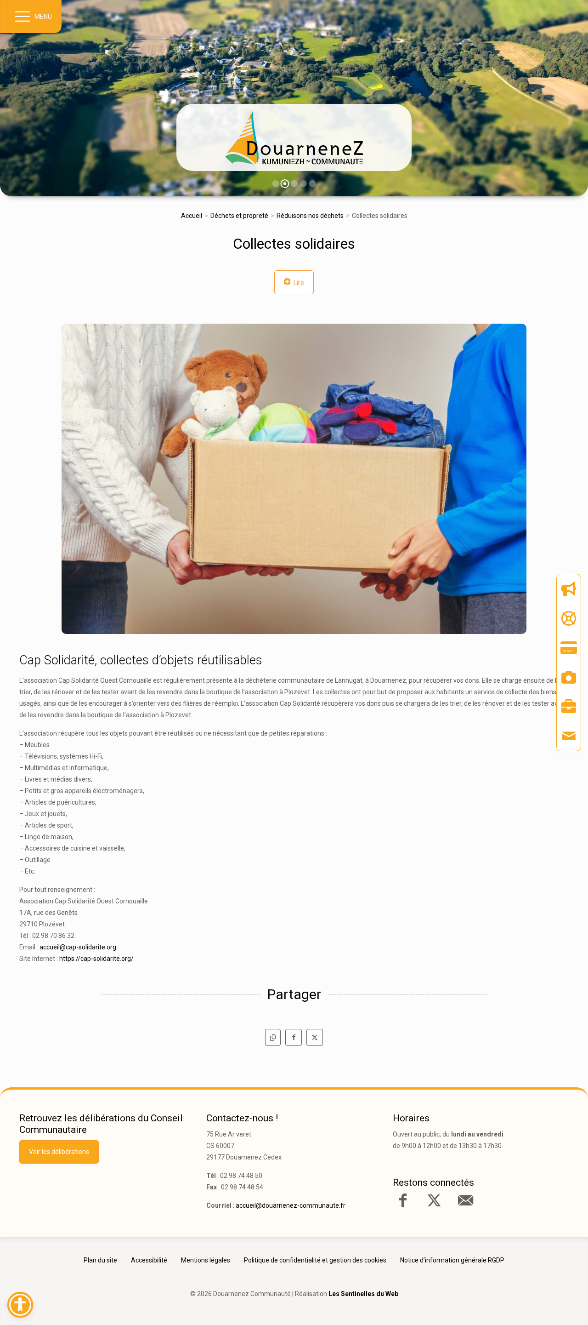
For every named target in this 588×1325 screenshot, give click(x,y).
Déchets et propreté (239, 215)
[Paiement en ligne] (568, 647)
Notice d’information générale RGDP (452, 1260)
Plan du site (100, 1260)
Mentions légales (205, 1260)
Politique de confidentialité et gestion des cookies (315, 1260)
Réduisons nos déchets (310, 215)
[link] (294, 137)
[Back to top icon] (542, 1304)
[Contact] (568, 736)
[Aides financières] (568, 618)
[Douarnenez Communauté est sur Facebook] (403, 1200)
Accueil (191, 215)
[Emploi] (568, 706)
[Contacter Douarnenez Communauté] (465, 1200)
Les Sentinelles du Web (363, 1293)
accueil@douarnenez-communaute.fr (290, 1205)
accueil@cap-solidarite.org (78, 947)
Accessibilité (149, 1260)
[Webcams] (568, 677)
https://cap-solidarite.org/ (96, 958)
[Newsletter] (568, 589)
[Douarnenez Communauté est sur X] (434, 1200)
